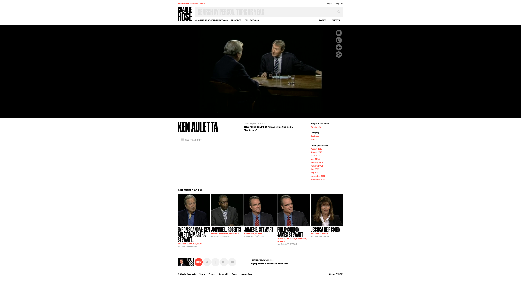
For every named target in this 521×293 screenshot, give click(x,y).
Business (315, 136)
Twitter (207, 262)
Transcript (339, 33)
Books (314, 139)
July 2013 (315, 169)
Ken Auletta (316, 127)
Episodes (236, 20)
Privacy (212, 274)
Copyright (223, 274)
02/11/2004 (226, 232)
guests (336, 20)
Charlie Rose (185, 14)
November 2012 (318, 176)
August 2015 (316, 149)
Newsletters (246, 274)
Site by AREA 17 (336, 274)
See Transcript (193, 140)
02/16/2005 (259, 232)
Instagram (224, 262)
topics (322, 20)
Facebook (215, 262)
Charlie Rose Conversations (211, 20)
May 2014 (315, 155)
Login (329, 3)
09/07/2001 (326, 232)
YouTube (232, 262)
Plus (339, 47)
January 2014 (317, 162)
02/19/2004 (194, 237)
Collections (252, 20)
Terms (202, 274)
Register (339, 3)
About (234, 274)
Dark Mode (339, 54)
